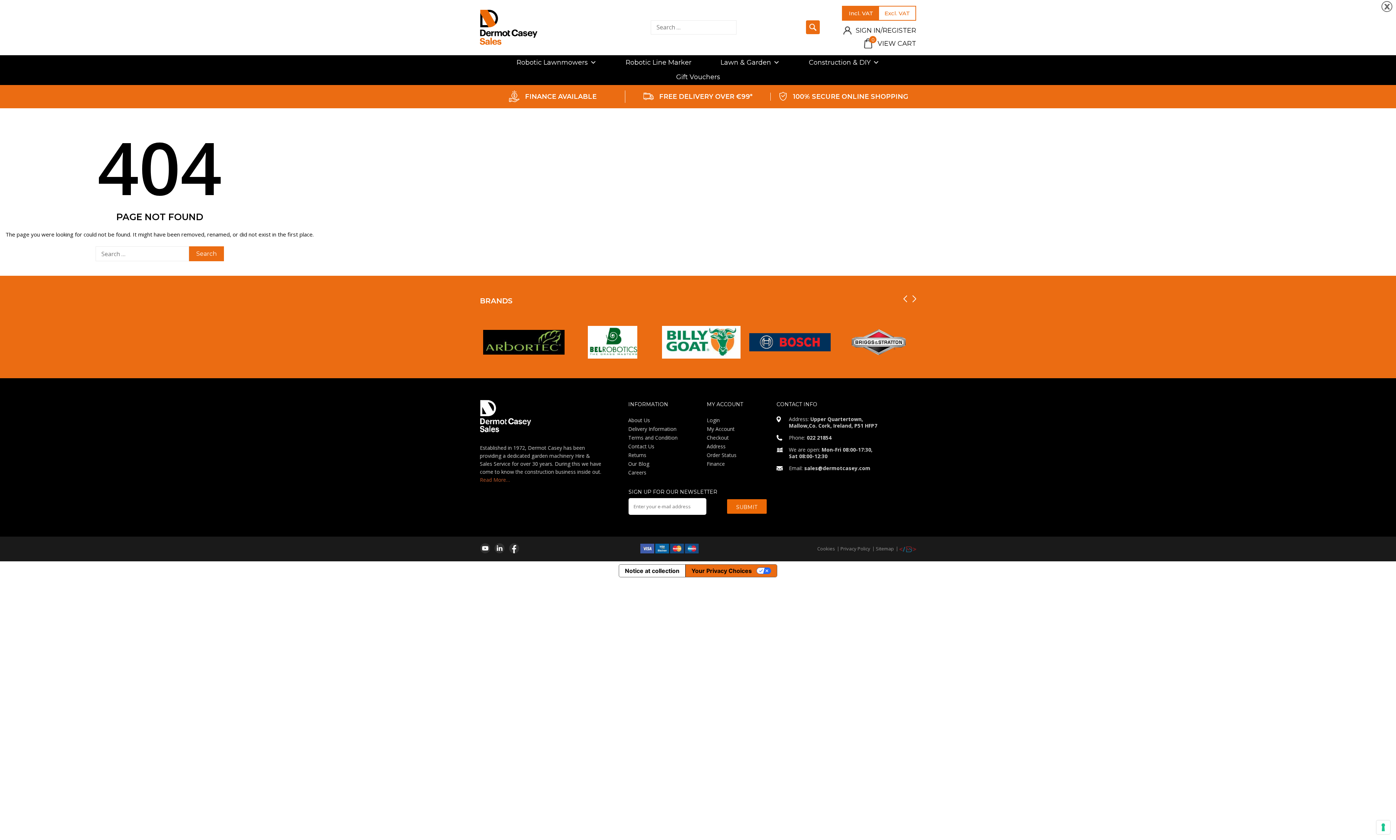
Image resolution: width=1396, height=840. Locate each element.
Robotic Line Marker (658, 62)
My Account (721, 428)
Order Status (722, 455)
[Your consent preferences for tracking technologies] (1383, 827)
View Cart (893, 44)
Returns (637, 455)
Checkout (718, 437)
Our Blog (638, 463)
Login (713, 420)
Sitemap (885, 548)
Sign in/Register (886, 31)
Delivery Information (652, 428)
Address (716, 446)
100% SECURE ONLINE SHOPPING (850, 97)
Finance (716, 463)
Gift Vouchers (698, 77)
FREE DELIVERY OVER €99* (706, 97)
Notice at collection (652, 570)
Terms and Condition (653, 437)
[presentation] (905, 298)
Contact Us (641, 446)
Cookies (826, 548)
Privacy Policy (855, 548)
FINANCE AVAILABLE (561, 97)
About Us (639, 420)
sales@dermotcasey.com (837, 468)
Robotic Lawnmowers (552, 62)
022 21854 (819, 437)
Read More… (495, 479)
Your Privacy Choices (721, 570)
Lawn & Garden (746, 62)
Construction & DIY (840, 62)
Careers (637, 472)
